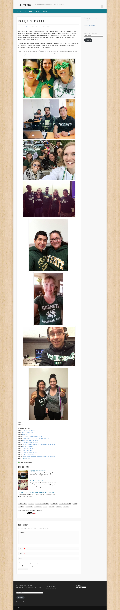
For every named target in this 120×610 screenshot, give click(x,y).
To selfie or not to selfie (29, 430)
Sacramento (29, 506)
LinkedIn (98, 6)
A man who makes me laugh (30, 440)
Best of (19, 11)
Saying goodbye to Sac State (38, 470)
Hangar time (26, 458)
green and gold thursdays (43, 503)
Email (22, 553)
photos (75, 503)
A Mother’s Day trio (28, 448)
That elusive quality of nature (30, 442)
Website (21, 558)
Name (22, 548)
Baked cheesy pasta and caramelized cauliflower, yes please (39, 456)
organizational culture (65, 503)
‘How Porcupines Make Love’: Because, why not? (35, 438)
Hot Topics (28, 11)
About (37, 11)
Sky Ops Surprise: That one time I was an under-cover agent (38, 444)
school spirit (38, 506)
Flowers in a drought (28, 454)
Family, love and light (27, 446)
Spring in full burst (27, 450)
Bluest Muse (24, 26)
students (52, 506)
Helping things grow (27, 432)
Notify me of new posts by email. (28, 566)
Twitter (95, 6)
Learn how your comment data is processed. (45, 578)
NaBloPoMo (54, 503)
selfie (45, 506)
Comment (22, 533)
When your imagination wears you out (32, 436)
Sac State (22, 506)
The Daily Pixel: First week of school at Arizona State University (36, 492)
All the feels (25, 434)
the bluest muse (24, 5)
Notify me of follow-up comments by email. (30, 563)
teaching (59, 506)
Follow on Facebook (90, 25)
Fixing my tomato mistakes (30, 452)
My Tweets (86, 20)
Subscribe (88, 40)
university (66, 506)
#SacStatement (23, 503)
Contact (45, 11)
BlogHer (31, 503)
